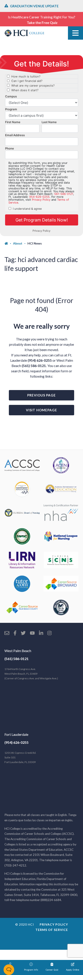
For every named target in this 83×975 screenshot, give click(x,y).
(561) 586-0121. (34, 365)
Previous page (41, 395)
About (17, 243)
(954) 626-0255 (40, 360)
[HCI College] (24, 33)
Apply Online (72, 969)
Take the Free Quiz (42, 22)
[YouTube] (32, 633)
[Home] (8, 243)
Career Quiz (52, 969)
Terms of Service (51, 930)
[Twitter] (23, 633)
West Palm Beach (17, 651)
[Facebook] (15, 633)
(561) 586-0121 (16, 658)
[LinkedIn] (41, 633)
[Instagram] (49, 633)
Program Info (31, 969)
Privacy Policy (54, 924)
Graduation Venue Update (34, 6)
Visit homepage (41, 410)
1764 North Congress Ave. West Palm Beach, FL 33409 (31, 673)
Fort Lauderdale (16, 734)
